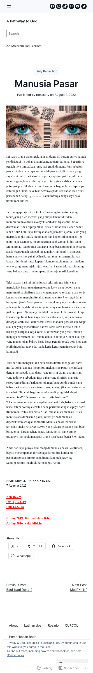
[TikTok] (65, 6)
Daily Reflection (46, 71)
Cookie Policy (15, 655)
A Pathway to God (21, 21)
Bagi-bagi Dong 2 (19, 589)
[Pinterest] (71, 6)
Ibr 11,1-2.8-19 (16, 502)
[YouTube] (77, 6)
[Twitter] (84, 6)
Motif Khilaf (78, 589)
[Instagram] (58, 6)
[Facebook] (52, 6)
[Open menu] (9, 6)
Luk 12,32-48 (15, 507)
